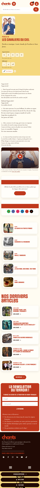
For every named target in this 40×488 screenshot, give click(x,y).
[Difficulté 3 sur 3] (13, 64)
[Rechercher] (36, 9)
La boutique (19, 193)
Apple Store (21, 479)
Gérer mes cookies (16, 171)
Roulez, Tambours (20, 255)
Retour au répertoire (18, 474)
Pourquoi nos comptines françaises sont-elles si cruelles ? (24, 324)
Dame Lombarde (19, 282)
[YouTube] (27, 211)
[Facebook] (13, 211)
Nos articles (19, 377)
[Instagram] (17, 211)
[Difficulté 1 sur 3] (4, 64)
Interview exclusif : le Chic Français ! (24, 364)
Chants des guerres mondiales (22, 338)
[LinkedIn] (22, 211)
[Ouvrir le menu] (14, 4)
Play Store (21, 485)
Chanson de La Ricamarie (22, 242)
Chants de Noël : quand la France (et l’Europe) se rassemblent (23, 351)
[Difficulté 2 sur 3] (8, 64)
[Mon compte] (37, 4)
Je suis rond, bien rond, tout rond (25, 269)
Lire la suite (16, 314)
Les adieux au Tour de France (23, 228)
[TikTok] (31, 211)
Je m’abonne (20, 409)
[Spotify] (8, 211)
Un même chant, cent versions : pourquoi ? (20, 310)
